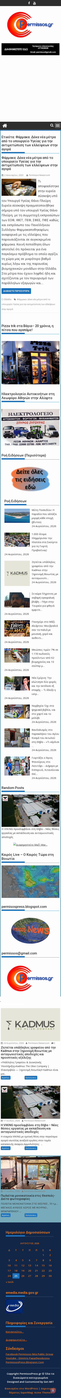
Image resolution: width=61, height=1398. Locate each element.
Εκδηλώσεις (31, 1077)
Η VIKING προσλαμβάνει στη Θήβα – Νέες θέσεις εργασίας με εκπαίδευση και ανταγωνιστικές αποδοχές (30, 833)
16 (50, 1265)
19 (22, 1270)
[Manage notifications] (53, 1390)
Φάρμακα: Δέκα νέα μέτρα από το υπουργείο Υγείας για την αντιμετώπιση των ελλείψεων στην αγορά (30, 163)
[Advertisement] (30, 89)
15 (43, 1265)
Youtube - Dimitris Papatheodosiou (28, 1358)
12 (22, 1265)
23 (50, 1270)
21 (36, 1270)
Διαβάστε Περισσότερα (16, 291)
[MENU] (57, 125)
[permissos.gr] (4, 125)
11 (15, 1265)
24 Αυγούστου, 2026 (13, 1043)
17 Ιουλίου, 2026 (11, 1120)
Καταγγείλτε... (15, 1331)
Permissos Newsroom (39, 175)
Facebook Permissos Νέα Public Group (29, 1354)
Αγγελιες (5, 1077)
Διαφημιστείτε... (16, 1339)
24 (9, 1275)
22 (43, 1270)
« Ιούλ (10, 1282)
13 (29, 1265)
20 (29, 1270)
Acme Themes (43, 1392)
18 (15, 1270)
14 (36, 1265)
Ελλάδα (7, 299)
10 (9, 1265)
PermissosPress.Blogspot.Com (25, 1362)
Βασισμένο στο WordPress (21, 1388)
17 (9, 1270)
